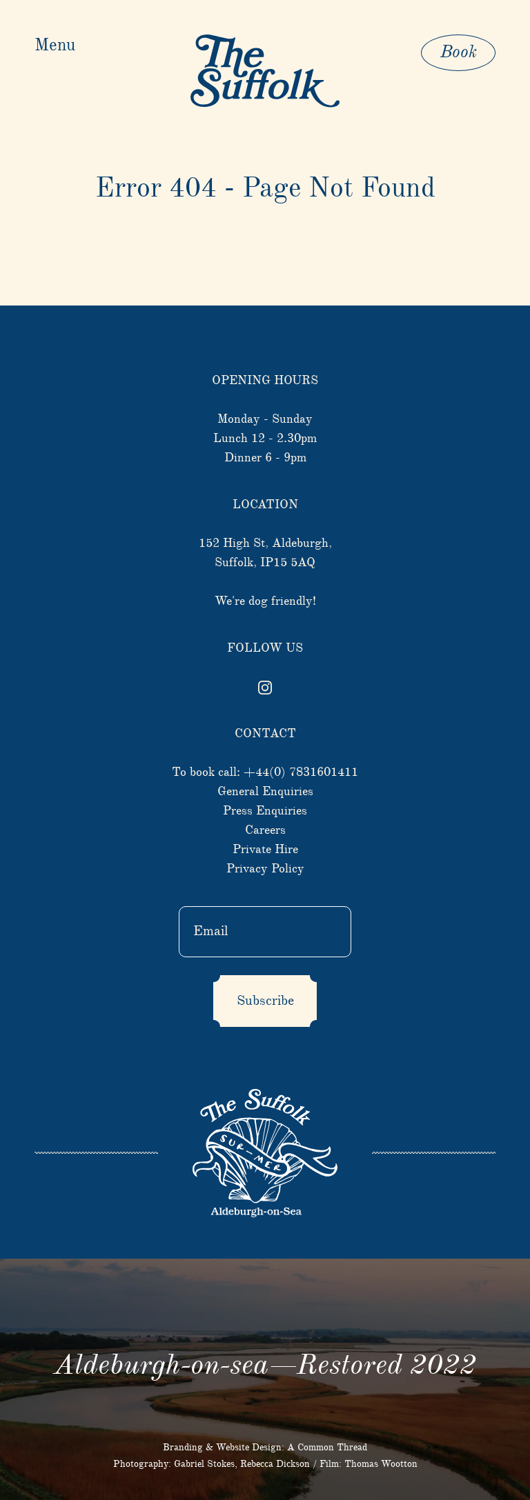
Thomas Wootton (381, 1464)
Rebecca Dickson (275, 1464)
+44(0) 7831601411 (301, 772)
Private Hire (265, 849)
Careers (265, 830)
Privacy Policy (265, 869)
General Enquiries (265, 792)
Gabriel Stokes (204, 1464)
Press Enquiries (265, 811)
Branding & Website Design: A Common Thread (265, 1447)
